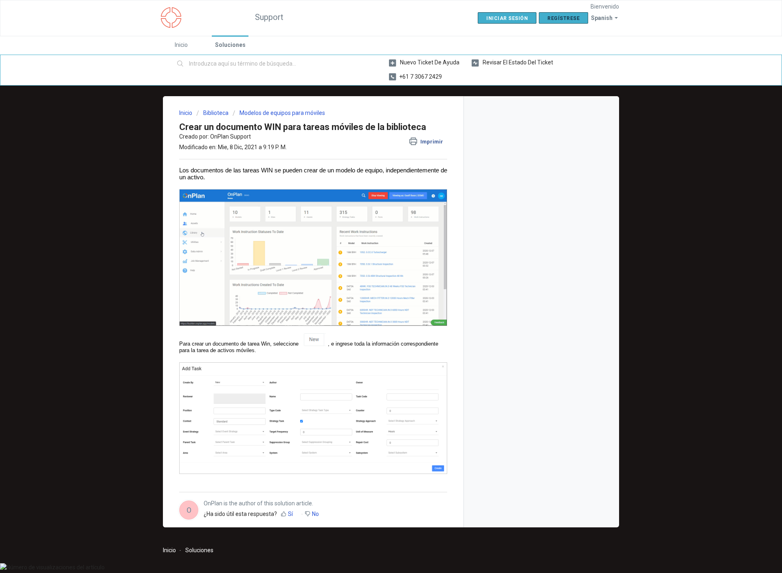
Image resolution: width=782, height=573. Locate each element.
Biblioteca (215, 113)
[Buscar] (180, 64)
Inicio (181, 45)
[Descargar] (375, 181)
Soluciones (230, 45)
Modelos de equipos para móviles (282, 113)
